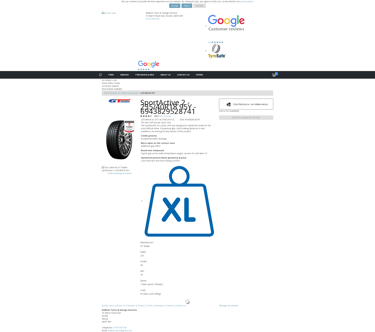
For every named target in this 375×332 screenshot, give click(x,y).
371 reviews (165, 116)
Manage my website (228, 305)
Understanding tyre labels (120, 173)
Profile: (143, 261)
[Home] (100, 75)
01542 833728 (152, 18)
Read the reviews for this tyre (246, 117)
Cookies (169, 305)
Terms (150, 305)
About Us (166, 74)
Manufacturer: (147, 242)
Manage (199, 5)
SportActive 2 (133, 93)
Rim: (142, 271)
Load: (143, 290)
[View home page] (109, 12)
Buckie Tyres (108, 305)
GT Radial (122, 93)
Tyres (111, 74)
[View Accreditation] (217, 50)
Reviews (131, 305)
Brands (113, 93)
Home (107, 93)
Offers (199, 74)
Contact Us (183, 74)
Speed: (143, 280)
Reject (187, 5)
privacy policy (246, 1)
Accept (175, 5)
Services (124, 74)
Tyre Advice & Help (144, 74)
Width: (143, 252)
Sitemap (159, 305)
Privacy (141, 305)
